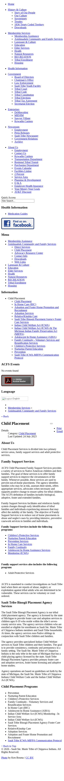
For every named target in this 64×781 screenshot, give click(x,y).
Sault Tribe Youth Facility (27, 86)
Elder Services (21, 48)
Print (59, 428)
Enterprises (13, 109)
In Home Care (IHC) (25, 304)
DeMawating (21, 112)
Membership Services (19, 33)
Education (19, 45)
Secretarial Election (24, 103)
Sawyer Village (22, 118)
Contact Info (20, 256)
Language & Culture (25, 42)
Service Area (21, 177)
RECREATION (22, 56)
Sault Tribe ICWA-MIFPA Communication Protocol (35, 740)
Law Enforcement (23, 83)
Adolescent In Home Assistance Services (29, 550)
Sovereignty (20, 18)
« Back (5, 416)
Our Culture (20, 15)
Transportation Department (28, 159)
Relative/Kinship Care (25, 316)
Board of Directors (24, 77)
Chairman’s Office (23, 80)
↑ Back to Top (8, 746)
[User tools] (51, 423)
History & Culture (17, 9)
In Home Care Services (20, 544)
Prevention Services (18, 541)
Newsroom (13, 126)
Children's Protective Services (29, 346)
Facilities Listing (23, 171)
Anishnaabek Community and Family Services (38, 39)
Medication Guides (18, 213)
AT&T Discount (22, 192)
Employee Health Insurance (28, 186)
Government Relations (26, 138)
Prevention (20, 351)
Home (11, 4)
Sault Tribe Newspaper (26, 135)
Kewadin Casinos (23, 121)
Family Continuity (17, 547)
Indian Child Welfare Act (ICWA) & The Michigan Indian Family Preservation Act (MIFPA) (35, 331)
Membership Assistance (26, 36)
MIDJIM (19, 115)
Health (17, 51)
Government (14, 74)
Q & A (17, 183)
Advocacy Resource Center (28, 253)
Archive (18, 141)
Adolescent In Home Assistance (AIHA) (35, 337)
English (16, 398)
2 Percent (19, 174)
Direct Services (22, 247)
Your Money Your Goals (27, 189)
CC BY (30, 757)
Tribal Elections (22, 97)
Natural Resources (23, 53)
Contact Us (20, 153)
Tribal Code (20, 91)
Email (60, 431)
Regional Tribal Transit (26, 162)
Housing (18, 62)
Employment (21, 129)
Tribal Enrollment (23, 59)
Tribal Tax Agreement (25, 100)
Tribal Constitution (24, 94)
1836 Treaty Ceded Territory (29, 24)
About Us (13, 147)
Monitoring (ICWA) (18, 553)
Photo (4, 757)
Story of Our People (24, 12)
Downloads (20, 27)
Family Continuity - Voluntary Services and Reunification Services (36, 341)
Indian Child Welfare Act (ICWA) (31, 325)
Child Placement (23, 250)
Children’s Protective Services (23, 535)
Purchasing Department (26, 165)
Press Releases (22, 132)
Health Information (18, 68)
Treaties (18, 21)
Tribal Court (20, 88)
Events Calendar (23, 168)
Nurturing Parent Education (28, 348)
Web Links (20, 261)
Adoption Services (24, 313)
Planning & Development (27, 180)
